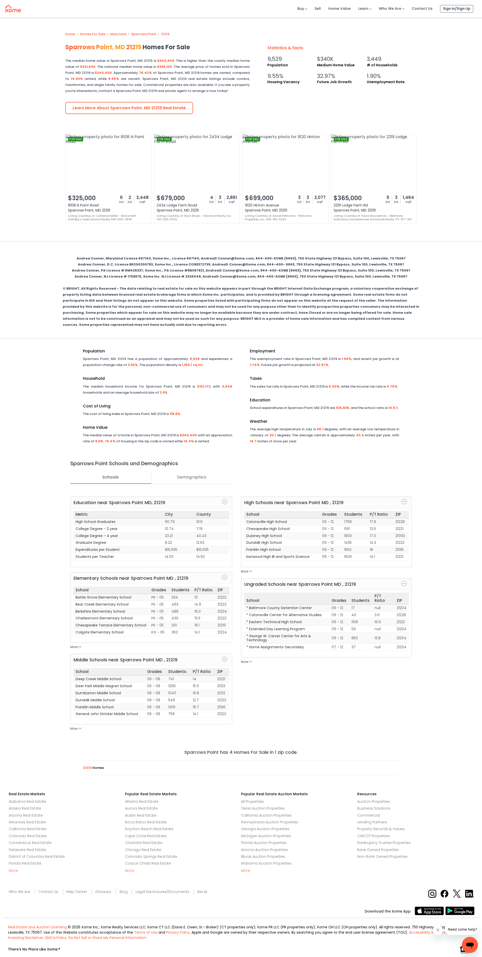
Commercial (368, 815)
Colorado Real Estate (28, 835)
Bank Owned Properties (378, 849)
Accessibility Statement (430, 932)
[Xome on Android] (459, 910)
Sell (318, 8)
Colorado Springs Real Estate (151, 856)
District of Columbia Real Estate (37, 856)
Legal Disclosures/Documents (162, 891)
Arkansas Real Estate (27, 822)
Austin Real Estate (140, 815)
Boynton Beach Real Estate (149, 828)
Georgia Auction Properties (265, 828)
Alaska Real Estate (25, 808)
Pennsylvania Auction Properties (269, 822)
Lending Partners (372, 822)
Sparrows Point (143, 34)
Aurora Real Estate (141, 808)
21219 (165, 34)
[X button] (457, 893)
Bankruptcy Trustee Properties (384, 842)
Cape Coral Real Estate (145, 835)
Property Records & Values (381, 828)
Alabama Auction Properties (266, 863)
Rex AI (202, 891)
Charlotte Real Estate (143, 842)
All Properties (252, 801)
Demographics (191, 477)
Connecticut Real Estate (30, 842)
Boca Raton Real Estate (146, 822)
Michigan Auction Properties (266, 835)
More (13, 870)
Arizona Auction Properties (264, 849)
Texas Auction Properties (263, 808)
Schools (110, 477)
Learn (363, 8)
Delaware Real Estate (27, 849)
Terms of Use (145, 932)
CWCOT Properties (373, 835)
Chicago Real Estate (143, 849)
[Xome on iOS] (430, 910)
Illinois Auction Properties (263, 856)
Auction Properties (373, 801)
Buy (300, 8)
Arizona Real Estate (26, 815)
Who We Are (390, 8)
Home (70, 34)
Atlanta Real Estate (141, 801)
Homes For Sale (92, 34)
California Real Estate (27, 828)
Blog (123, 891)
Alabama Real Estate (27, 801)
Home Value (339, 8)
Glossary (103, 891)
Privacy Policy (178, 932)
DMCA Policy (56, 937)
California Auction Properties (266, 815)
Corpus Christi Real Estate (148, 863)
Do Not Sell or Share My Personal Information (107, 937)
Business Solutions (373, 808)
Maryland (118, 34)
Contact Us (422, 8)
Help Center (76, 891)
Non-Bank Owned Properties (382, 856)
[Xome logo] (13, 7)
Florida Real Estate (25, 863)
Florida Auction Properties (264, 842)
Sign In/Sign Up (456, 8)
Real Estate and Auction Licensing (37, 927)
